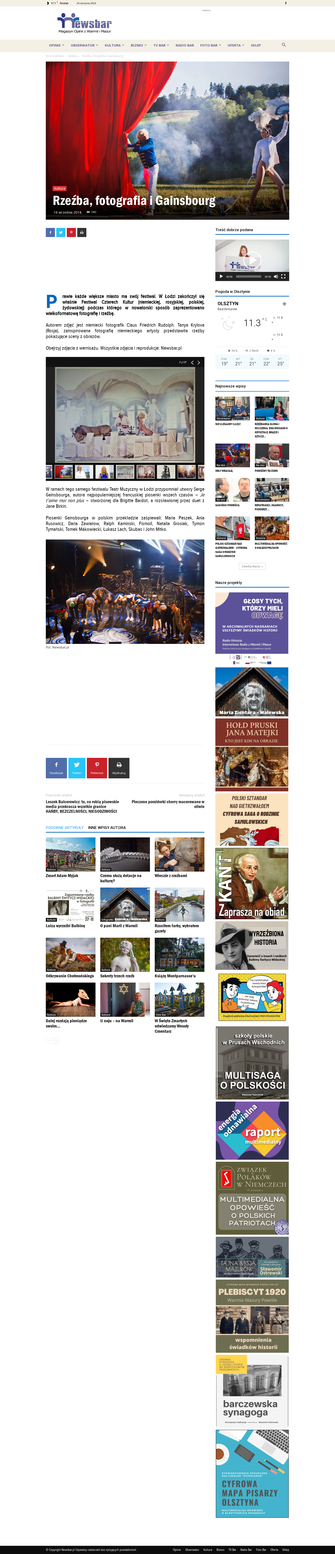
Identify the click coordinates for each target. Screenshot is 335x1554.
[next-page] (56, 1041)
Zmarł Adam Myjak (62, 875)
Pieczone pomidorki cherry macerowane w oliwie (168, 804)
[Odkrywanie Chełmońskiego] (70, 955)
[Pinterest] (71, 232)
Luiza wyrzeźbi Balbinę (65, 925)
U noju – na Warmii (116, 1020)
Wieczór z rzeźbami (171, 875)
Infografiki (107, 919)
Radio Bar (185, 45)
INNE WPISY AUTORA (107, 827)
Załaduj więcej (251, 566)
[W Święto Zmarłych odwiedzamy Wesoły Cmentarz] (179, 1000)
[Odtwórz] (221, 276)
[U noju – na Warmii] (125, 1000)
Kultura (113, 45)
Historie (221, 538)
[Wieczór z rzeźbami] (179, 854)
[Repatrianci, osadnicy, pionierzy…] (272, 490)
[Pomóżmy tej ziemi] (272, 455)
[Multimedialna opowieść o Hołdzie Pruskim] (272, 528)
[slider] (248, 276)
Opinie (55, 45)
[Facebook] (285, 3)
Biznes (137, 45)
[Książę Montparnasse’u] (179, 955)
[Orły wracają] (232, 455)
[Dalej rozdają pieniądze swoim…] (70, 1000)
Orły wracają (224, 470)
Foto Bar (208, 45)
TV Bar (159, 45)
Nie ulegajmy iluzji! (228, 424)
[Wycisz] (276, 276)
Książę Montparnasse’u (175, 975)
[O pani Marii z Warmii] (125, 905)
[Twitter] (60, 232)
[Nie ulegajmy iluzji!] (232, 408)
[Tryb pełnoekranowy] (283, 276)
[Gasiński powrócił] (232, 490)
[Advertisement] (206, 23)
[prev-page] (49, 1041)
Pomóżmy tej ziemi (266, 470)
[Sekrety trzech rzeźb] (125, 955)
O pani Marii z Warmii (119, 925)
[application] (252, 260)
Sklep (256, 45)
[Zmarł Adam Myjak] (70, 854)
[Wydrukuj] (81, 232)
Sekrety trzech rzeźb (117, 975)
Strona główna (55, 56)
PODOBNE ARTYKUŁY (65, 827)
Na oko (221, 465)
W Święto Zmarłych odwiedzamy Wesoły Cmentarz (172, 1026)
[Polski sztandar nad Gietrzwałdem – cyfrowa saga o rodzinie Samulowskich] (232, 528)
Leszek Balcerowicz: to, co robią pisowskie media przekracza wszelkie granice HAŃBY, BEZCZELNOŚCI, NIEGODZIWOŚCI (82, 806)
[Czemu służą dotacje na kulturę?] (125, 854)
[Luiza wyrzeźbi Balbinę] (70, 905)
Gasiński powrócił (227, 505)
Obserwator (83, 45)
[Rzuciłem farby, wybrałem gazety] (179, 905)
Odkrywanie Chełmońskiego (70, 975)
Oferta (234, 45)
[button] (283, 45)
